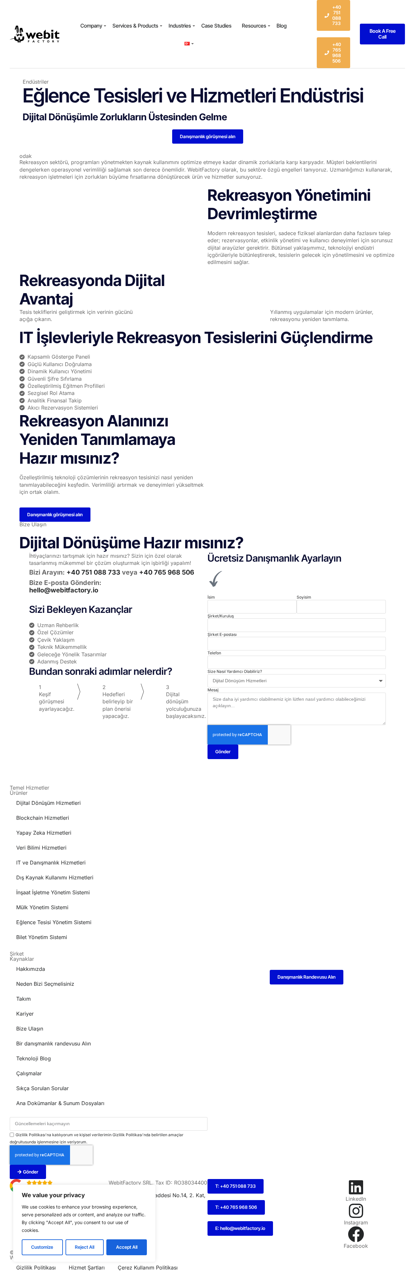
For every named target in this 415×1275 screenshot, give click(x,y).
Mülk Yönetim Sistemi (42, 907)
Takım (23, 998)
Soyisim (304, 597)
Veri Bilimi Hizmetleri (41, 847)
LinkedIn (356, 1199)
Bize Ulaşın (29, 1028)
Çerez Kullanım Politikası (148, 1267)
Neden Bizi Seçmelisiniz (45, 984)
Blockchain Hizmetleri (42, 818)
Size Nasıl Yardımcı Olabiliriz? (235, 671)
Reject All (84, 1247)
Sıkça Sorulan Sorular (42, 1088)
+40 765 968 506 (166, 572)
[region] (84, 1223)
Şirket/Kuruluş (221, 616)
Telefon (214, 652)
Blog (282, 25)
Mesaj (213, 689)
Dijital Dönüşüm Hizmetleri (48, 803)
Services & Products (135, 25)
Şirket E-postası (222, 634)
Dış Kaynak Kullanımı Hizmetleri (54, 877)
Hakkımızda (30, 969)
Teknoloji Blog (33, 1058)
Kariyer (25, 1013)
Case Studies (216, 25)
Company (91, 25)
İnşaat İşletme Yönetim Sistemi (53, 892)
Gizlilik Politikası (36, 1267)
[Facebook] (356, 1234)
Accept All (126, 1247)
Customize (42, 1247)
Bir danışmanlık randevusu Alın (53, 1043)
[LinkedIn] (356, 1187)
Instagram (356, 1222)
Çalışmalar (29, 1073)
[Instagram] (356, 1211)
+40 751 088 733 (94, 572)
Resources (254, 25)
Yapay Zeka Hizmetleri (43, 832)
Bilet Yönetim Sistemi (41, 937)
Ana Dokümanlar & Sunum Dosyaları (60, 1103)
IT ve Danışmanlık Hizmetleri (51, 862)
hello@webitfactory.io (63, 590)
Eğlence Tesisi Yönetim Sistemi (53, 922)
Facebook (356, 1246)
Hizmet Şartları (87, 1267)
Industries (180, 25)
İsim (211, 597)
